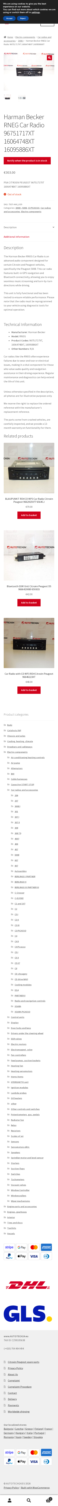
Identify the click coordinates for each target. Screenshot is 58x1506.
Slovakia (38, 1437)
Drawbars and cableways (19, 746)
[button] (49, 57)
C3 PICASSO (33, 207)
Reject (22, 18)
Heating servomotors (21, 1071)
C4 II (17, 941)
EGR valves (16, 1038)
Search (29, 1500)
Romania (9, 1437)
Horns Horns (17, 1076)
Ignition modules (19, 1087)
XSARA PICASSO (22, 1011)
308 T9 (18, 833)
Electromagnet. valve (21, 1049)
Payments (13, 1405)
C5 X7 (17, 963)
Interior (11, 1217)
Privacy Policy (15, 1368)
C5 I (16, 952)
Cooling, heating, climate (20, 741)
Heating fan (17, 1065)
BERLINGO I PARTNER (25, 876)
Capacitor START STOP (22, 784)
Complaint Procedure (20, 1386)
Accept (9, 18)
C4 (16, 935)
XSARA (18, 1006)
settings (36, 12)
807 (16, 865)
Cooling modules (23, 984)
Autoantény (21, 871)
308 (16, 827)
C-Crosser (19, 892)
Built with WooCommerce (35, 1487)
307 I (17, 817)
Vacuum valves (18, 1184)
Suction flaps (18, 1168)
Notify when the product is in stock (27, 160)
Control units (17, 1017)
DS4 (17, 990)
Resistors (15, 1130)
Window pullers (18, 1195)
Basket (45, 1497)
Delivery (12, 1399)
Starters (15, 1163)
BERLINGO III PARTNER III (27, 887)
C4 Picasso (20, 946)
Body (9, 725)
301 (16, 811)
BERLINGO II (20, 881)
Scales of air (17, 1136)
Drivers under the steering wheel (27, 1033)
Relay (13, 1125)
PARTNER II (20, 995)
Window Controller (20, 1190)
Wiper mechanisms (20, 1201)
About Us (13, 1374)
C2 (16, 908)
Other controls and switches (25, 1109)
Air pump (15, 762)
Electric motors (18, 1044)
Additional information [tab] (16, 236)
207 (16, 800)
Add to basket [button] (29, 515)
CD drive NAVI (21, 979)
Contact (12, 1393)
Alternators (17, 768)
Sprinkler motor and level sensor (27, 1157)
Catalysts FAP (14, 730)
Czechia (19, 1428)
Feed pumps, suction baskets (25, 1060)
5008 (24, 207)
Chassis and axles (16, 735)
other (13, 1103)
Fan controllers (18, 1055)
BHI (12, 773)
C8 (16, 968)
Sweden (27, 1437)
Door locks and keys (21, 1028)
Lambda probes (19, 1093)
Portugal (39, 1433)
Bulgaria (8, 1428)
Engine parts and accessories (22, 1206)
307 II (17, 822)
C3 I (16, 914)
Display (15, 1022)
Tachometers (17, 1179)
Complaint (14, 1380)
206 (16, 795)
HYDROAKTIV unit (20, 1082)
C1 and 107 (20, 903)
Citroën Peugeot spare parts (23, 1362)
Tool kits (11, 1228)
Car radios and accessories (24, 789)
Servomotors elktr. (20, 1147)
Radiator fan (17, 1120)
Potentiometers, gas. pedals (25, 1114)
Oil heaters (16, 1098)
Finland (38, 1428)
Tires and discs (15, 1222)
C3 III (17, 925)
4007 (17, 838)
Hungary (20, 1433)
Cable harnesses (19, 779)
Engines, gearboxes (17, 1211)
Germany (9, 1433)
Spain (18, 1437)
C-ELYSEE (19, 898)
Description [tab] (10, 227)
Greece (29, 1428)
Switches (15, 1174)
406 (16, 844)
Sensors (15, 1141)
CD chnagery (21, 973)
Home (10, 37)
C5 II (17, 957)
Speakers (15, 1152)
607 (16, 860)
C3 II (17, 919)
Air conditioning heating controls (28, 757)
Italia (30, 1433)
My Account (9, 1500)
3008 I (21, 40)
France (48, 1428)
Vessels (11, 1233)
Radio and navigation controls (30, 1000)
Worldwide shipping (19, 1411)
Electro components (25, 37)
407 (16, 849)
